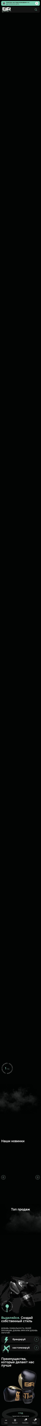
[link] (7, 1068)
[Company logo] (6, 9)
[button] (37, 1217)
